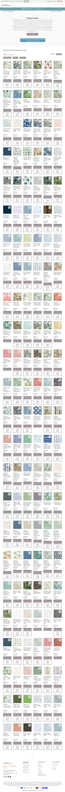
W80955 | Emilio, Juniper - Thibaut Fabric (37, 763)
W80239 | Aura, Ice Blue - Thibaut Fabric (58, 216)
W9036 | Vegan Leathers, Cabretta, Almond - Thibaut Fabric (57, 474)
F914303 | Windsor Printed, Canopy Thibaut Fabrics (57, 389)
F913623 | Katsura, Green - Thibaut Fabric (27, 101)
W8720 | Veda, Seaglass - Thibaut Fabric (57, 734)
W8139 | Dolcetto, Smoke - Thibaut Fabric (58, 621)
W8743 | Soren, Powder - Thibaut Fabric (37, 734)
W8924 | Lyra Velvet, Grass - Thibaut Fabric (26, 706)
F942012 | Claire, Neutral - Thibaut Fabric (17, 592)
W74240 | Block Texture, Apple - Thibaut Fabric (27, 245)
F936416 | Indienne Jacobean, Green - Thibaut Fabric (37, 678)
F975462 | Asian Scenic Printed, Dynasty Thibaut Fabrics (17, 72)
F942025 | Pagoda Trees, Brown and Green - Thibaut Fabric (27, 592)
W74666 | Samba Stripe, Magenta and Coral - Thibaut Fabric (47, 649)
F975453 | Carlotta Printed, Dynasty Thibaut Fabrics (7, 361)
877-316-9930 (47, 27)
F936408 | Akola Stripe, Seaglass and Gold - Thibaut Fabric (47, 678)
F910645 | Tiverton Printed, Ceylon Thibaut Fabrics (37, 446)
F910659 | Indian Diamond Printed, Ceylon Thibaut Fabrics (27, 446)
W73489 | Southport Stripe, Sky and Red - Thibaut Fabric (57, 245)
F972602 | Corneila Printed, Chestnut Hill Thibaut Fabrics (27, 361)
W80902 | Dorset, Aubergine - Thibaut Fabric (58, 763)
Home (4, 11)
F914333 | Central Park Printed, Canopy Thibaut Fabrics (27, 389)
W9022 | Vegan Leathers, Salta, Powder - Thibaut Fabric (17, 504)
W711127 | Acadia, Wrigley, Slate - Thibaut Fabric (27, 474)
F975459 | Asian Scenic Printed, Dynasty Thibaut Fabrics (47, 332)
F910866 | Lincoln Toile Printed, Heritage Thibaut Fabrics (47, 418)
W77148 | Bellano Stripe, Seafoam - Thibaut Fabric (27, 649)
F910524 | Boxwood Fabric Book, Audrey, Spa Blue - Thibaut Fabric (37, 475)
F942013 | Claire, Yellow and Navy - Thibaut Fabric (48, 592)
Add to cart (7, 80)
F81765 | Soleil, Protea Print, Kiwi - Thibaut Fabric (47, 503)
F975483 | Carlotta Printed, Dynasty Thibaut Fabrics (27, 332)
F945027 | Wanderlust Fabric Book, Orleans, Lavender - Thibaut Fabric (17, 563)
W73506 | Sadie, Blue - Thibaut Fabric (37, 245)
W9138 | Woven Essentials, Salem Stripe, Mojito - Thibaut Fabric (27, 504)
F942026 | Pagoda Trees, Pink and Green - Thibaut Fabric (7, 621)
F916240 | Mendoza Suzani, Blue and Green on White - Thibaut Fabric (7, 102)
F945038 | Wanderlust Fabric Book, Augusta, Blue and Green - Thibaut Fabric (57, 533)
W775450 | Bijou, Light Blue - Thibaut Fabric (7, 130)
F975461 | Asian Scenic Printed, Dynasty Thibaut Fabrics (37, 130)
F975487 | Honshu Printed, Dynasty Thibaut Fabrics (47, 159)
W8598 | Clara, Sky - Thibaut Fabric (36, 216)
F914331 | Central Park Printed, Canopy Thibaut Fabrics (17, 188)
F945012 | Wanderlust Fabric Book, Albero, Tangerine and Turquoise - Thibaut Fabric (37, 564)
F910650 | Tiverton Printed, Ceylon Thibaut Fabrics (27, 188)
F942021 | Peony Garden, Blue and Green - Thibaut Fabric (58, 592)
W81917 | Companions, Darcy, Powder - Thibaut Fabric (37, 188)
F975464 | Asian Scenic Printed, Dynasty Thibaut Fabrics (37, 332)
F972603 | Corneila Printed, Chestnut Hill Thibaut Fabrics (7, 188)
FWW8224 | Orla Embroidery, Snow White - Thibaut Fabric (17, 621)
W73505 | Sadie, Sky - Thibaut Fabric (47, 245)
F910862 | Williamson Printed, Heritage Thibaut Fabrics (57, 418)
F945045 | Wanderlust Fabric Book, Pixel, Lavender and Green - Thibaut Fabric (47, 533)
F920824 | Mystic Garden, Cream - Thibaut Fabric (58, 273)
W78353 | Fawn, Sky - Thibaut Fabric (6, 245)
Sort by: (5, 54)
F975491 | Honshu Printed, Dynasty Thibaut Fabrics (17, 332)
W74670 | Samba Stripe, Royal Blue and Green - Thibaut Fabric (17, 245)
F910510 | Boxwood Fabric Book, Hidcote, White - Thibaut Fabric (47, 475)
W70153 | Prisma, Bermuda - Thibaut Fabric (7, 158)
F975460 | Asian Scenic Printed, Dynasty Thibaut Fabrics (47, 130)
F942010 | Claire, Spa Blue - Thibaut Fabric (47, 101)
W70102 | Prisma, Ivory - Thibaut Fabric (17, 677)
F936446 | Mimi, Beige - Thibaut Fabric (17, 130)
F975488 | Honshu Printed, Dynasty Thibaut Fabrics (37, 72)
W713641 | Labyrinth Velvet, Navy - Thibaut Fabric (17, 274)
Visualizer (26, 1)
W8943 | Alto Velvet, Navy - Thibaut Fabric (6, 216)
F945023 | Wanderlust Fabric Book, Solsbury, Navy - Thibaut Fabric (27, 563)
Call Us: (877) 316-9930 (56, 11)
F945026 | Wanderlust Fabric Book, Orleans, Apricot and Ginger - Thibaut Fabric (6, 564)
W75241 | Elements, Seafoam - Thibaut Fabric (36, 649)
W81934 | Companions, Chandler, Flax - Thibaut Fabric (6, 532)
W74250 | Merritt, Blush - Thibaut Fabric (58, 130)
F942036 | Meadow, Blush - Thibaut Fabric (37, 101)
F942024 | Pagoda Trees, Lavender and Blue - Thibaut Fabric (47, 189)
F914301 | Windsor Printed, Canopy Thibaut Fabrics (17, 418)
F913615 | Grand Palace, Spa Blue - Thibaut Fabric (37, 304)
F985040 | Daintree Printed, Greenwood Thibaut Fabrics (7, 332)
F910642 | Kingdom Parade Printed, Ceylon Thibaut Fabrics (47, 446)
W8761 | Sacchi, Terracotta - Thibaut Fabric (16, 734)
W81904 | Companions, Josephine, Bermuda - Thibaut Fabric (36, 533)
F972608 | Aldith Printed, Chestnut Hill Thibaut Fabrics (58, 159)
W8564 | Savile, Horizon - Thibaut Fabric (17, 763)
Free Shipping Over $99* (51, 1)
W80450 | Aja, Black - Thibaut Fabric (47, 216)
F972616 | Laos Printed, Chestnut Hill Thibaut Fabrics (17, 361)
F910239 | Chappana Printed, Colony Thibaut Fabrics (6, 474)
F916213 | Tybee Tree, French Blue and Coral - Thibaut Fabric (58, 678)
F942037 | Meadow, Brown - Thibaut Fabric (37, 592)
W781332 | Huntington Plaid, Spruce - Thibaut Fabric (17, 649)
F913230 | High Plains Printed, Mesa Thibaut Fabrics (36, 389)
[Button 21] (54, 54)
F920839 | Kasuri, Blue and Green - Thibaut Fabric (27, 158)
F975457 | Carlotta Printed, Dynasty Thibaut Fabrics (57, 332)
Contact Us (12, 1)
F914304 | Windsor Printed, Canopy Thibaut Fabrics (47, 389)
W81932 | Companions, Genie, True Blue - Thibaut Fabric (17, 532)
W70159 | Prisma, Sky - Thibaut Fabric (27, 273)
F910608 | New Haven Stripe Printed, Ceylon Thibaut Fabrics (57, 446)
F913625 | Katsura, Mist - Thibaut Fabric (47, 304)
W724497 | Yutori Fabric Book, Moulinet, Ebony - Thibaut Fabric (37, 504)
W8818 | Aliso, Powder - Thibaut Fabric (37, 706)
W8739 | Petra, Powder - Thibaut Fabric (47, 734)
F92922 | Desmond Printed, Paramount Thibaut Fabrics (17, 389)
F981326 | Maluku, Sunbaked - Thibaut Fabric (27, 677)
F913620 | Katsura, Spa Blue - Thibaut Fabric (7, 706)
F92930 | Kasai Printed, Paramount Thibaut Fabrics (6, 389)
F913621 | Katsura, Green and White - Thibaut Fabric (27, 304)
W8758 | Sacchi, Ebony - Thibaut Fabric (27, 734)
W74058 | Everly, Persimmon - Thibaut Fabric (57, 649)
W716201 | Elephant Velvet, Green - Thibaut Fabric (6, 678)
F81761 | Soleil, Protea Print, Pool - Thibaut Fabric (58, 503)
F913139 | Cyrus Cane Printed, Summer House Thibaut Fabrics (37, 418)
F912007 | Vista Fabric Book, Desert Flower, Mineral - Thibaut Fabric (57, 563)
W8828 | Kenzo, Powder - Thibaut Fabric (47, 706)
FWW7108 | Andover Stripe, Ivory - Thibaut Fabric (47, 621)
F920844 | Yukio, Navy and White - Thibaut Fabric (27, 130)
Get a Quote (32, 34)
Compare (59, 54)
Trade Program (19, 1)
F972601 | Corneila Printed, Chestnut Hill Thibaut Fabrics (37, 361)
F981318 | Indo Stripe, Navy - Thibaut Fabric (36, 273)
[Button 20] (51, 54)
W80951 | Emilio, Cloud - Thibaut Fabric (47, 763)
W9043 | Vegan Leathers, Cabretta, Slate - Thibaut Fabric (7, 504)
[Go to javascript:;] (9, 62)
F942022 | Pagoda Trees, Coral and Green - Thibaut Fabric (58, 188)
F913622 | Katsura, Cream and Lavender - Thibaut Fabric (6, 72)
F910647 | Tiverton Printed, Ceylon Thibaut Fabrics (47, 72)
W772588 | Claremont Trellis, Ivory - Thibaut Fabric (27, 621)
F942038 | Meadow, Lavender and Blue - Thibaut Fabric (57, 73)
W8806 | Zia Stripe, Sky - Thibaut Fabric (6, 734)
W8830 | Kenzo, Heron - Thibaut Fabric (57, 706)
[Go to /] (6, 5)
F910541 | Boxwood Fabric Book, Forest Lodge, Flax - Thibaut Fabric (17, 475)
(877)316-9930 (5, 1)
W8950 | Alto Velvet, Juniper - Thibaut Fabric (17, 706)
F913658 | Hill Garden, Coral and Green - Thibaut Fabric (36, 159)
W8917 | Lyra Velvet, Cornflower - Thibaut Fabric (26, 217)
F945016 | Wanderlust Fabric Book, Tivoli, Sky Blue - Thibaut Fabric (47, 563)
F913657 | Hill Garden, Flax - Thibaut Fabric (16, 304)
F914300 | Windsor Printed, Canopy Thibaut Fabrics (7, 418)
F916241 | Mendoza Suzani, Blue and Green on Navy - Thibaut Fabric (17, 102)
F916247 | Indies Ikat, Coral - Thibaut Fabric (7, 304)
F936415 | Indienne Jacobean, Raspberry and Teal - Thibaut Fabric (47, 275)
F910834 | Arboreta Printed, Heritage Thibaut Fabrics (7, 446)
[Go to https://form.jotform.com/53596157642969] (32, 42)
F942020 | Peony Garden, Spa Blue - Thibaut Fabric (57, 101)
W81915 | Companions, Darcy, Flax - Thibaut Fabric (26, 532)
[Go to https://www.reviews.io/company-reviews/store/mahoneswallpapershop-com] (60, 1)
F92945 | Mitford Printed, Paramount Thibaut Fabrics (57, 361)
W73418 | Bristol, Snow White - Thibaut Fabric (7, 273)
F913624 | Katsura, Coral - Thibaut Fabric (57, 304)
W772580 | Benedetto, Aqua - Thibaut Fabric (37, 621)
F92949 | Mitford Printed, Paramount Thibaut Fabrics (47, 361)
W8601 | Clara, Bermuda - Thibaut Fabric (6, 763)
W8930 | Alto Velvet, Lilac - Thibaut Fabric (16, 216)
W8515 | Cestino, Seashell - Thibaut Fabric (27, 763)
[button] (62, 5)
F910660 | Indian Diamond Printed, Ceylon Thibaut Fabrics (17, 446)
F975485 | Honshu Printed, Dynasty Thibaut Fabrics (27, 72)
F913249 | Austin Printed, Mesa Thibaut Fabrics (27, 417)
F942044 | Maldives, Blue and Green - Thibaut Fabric (6, 592)
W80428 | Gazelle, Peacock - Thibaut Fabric (7, 649)
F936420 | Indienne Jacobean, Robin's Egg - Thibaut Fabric (16, 160)
